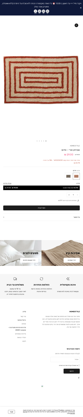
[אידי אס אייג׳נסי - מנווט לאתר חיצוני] (41, 395)
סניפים (24, 324)
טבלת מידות (7, 183)
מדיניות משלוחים (20, 334)
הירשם (72, 371)
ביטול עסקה (22, 320)
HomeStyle (75, 146)
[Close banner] (81, 8)
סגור (11, 412)
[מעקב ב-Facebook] (79, 378)
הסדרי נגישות (21, 337)
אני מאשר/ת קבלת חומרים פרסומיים (68, 365)
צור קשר (23, 316)
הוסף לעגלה (41, 208)
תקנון (24, 341)
